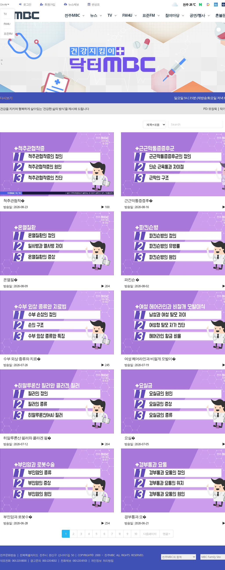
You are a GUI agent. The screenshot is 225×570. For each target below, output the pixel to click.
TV (5, 14)
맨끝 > (166, 534)
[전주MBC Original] (216, 4)
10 (135, 534)
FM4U (7, 24)
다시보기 (6, 98)
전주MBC (72, 15)
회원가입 (50, 4)
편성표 (96, 4)
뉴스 (94, 15)
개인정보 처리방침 (102, 561)
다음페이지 (149, 534)
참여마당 (172, 15)
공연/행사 (198, 15)
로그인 (27, 4)
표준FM (7, 34)
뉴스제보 (73, 4)
